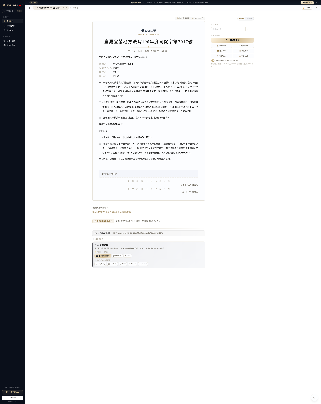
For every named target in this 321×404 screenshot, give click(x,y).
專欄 (10, 387)
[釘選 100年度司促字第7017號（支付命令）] (64, 8)
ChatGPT (118, 256)
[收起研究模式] (316, 8)
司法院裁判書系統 (103, 221)
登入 (16, 401)
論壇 (6, 387)
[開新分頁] (70, 7)
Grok (128, 256)
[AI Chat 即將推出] (314, 397)
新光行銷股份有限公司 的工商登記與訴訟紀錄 (111, 212)
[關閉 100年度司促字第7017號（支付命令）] (66, 8)
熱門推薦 (33, 2)
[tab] (241, 18)
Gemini (144, 264)
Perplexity (101, 264)
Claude (133, 264)
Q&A (18, 387)
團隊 (14, 387)
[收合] (30, 8)
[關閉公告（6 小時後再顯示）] (316, 2)
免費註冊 (13, 398)
